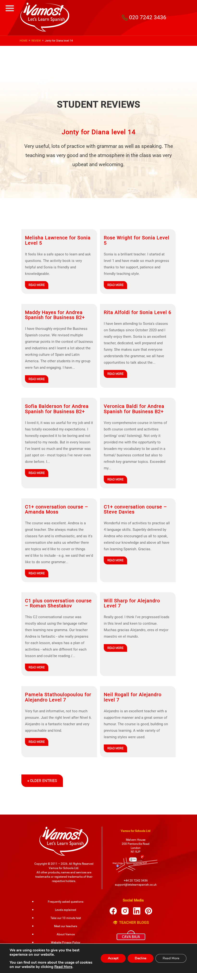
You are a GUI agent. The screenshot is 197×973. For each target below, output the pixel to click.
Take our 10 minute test (65, 918)
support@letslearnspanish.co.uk (136, 884)
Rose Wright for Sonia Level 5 (136, 240)
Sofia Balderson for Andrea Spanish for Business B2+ (57, 409)
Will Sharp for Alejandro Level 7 (132, 603)
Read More (63, 967)
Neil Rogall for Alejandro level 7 (132, 697)
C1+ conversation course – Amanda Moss (56, 509)
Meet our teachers (65, 926)
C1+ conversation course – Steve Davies (135, 509)
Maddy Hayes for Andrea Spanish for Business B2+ (55, 315)
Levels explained (65, 910)
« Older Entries (42, 781)
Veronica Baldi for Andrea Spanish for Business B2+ (134, 409)
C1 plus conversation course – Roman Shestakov (58, 603)
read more (37, 285)
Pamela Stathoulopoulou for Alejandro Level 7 (58, 697)
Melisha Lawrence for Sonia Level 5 (58, 240)
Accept (113, 958)
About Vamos (66, 934)
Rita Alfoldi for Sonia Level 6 (137, 312)
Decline (140, 958)
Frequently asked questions (65, 901)
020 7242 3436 (147, 17)
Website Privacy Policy (65, 942)
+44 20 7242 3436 (136, 880)
